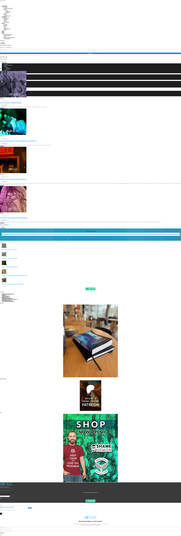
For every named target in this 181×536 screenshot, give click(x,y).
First (11, 528)
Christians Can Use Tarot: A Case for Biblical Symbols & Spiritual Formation (15, 275)
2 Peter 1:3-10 (2, 145)
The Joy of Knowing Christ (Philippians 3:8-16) (10, 266)
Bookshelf (5, 24)
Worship (5, 13)
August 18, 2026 (6, 260)
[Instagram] (0, 98)
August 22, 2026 (6, 251)
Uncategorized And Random (7, 301)
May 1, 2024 (3, 220)
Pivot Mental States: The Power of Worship (9, 249)
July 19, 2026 (6, 277)
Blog (3, 33)
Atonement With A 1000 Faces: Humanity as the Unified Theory (13, 284)
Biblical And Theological (8, 34)
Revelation (7, 12)
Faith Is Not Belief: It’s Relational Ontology (11, 102)
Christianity (4, 6)
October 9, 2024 (4, 143)
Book (3, 32)
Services (5, 20)
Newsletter (5, 19)
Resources (4, 16)
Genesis (7, 10)
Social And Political (7, 38)
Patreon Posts (5, 297)
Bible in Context (6, 18)
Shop (3, 31)
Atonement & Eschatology (8, 8)
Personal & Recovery (7, 35)
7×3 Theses (5, 7)
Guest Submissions (7, 28)
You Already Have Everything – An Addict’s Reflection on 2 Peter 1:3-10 (18, 141)
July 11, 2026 (6, 286)
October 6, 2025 (4, 105)
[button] (1, 514)
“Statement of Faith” (7, 15)
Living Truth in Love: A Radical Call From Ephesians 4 (14, 218)
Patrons (5, 21)
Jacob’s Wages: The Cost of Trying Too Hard (9, 258)
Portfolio (5, 27)
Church (5, 36)
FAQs (4, 26)
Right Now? (6, 25)
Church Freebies (6, 22)
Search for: (1, 505)
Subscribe (2, 533)
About (3, 23)
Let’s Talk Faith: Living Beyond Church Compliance (13, 179)
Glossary (5, 14)
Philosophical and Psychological (9, 37)
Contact (5, 29)
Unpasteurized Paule (5, 104)
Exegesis (5, 9)
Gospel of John (8, 11)
